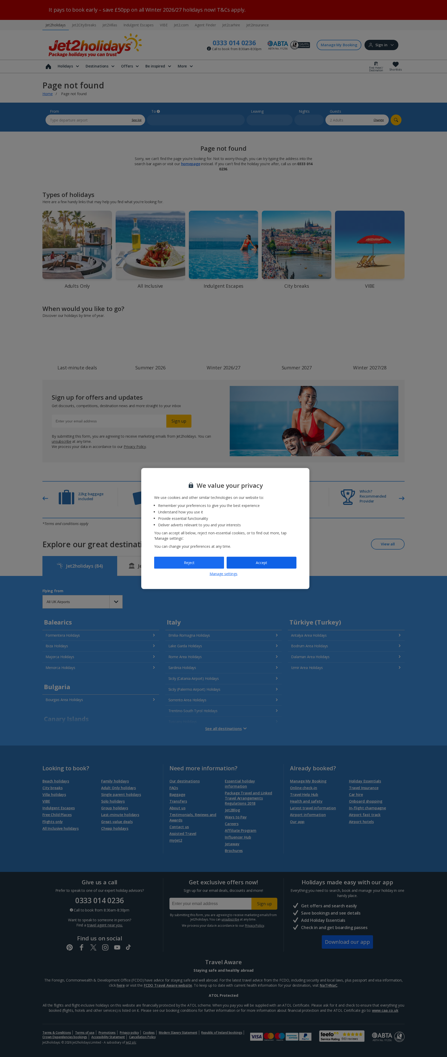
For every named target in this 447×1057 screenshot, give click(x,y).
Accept (261, 562)
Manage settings (223, 573)
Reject (189, 562)
